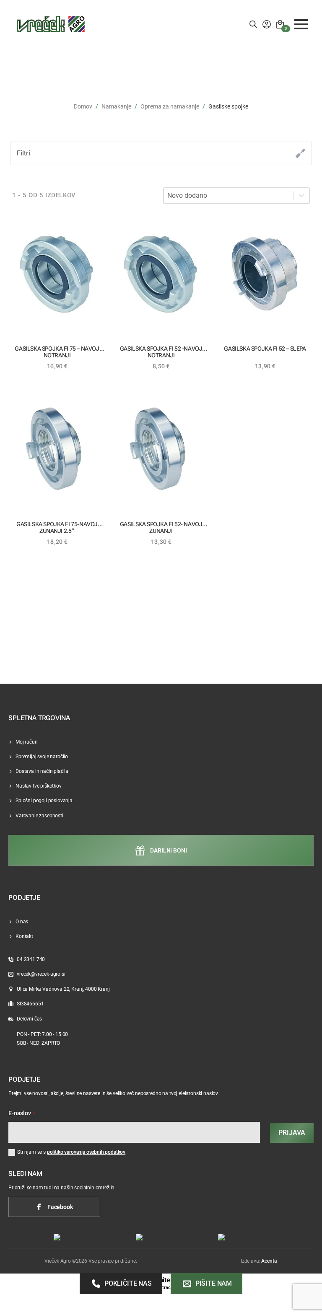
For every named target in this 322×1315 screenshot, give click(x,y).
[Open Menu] (301, 24)
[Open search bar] (253, 24)
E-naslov (21, 1113)
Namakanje (116, 106)
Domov (83, 106)
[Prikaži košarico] (280, 24)
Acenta (268, 1261)
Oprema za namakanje (169, 106)
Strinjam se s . (72, 1152)
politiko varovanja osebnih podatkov (86, 1152)
